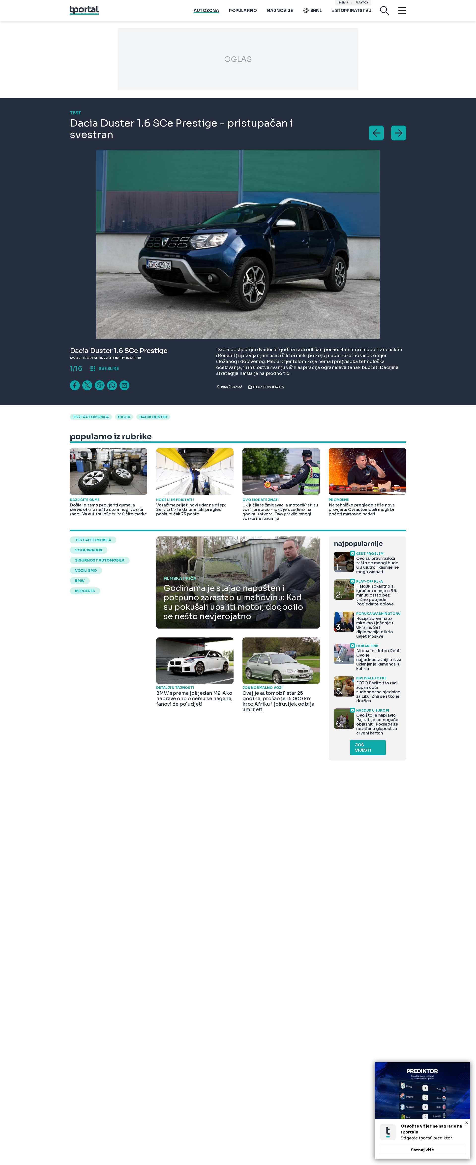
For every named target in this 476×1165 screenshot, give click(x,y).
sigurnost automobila (99, 560)
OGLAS (238, 59)
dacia (124, 417)
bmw (80, 580)
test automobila (91, 417)
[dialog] (422, 1110)
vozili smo (86, 570)
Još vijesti (363, 747)
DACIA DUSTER (153, 417)
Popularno (243, 10)
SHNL (316, 10)
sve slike (109, 368)
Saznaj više (422, 1150)
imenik (343, 2)
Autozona (206, 10)
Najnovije (280, 10)
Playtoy (362, 2)
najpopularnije (358, 544)
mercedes (85, 591)
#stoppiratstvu (351, 10)
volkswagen (88, 550)
